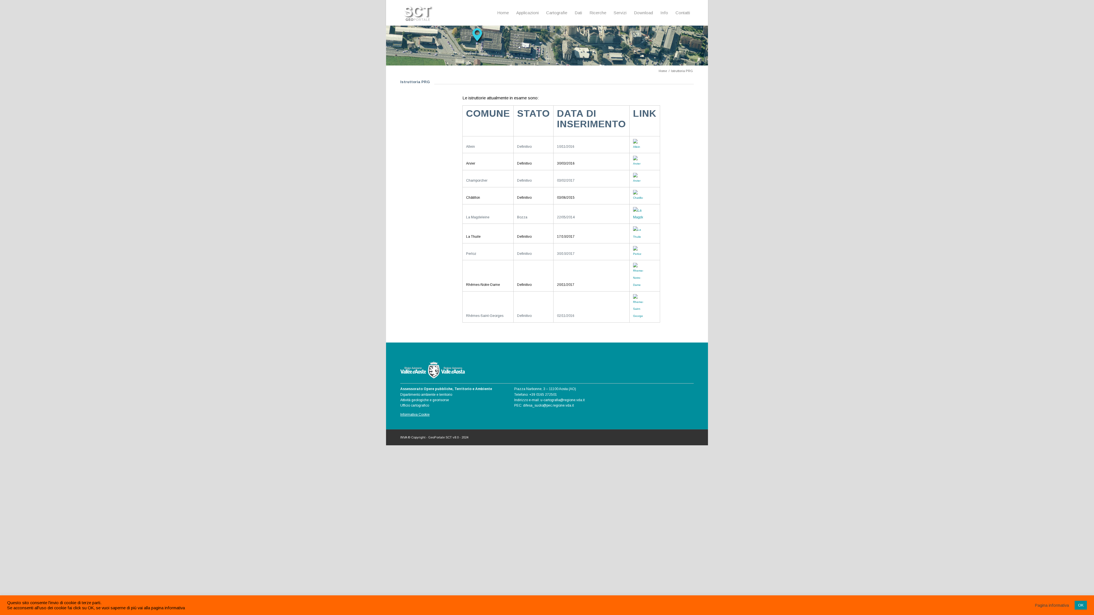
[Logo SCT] (418, 13)
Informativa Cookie (415, 415)
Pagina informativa (1052, 605)
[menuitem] (503, 13)
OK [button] (1080, 605)
